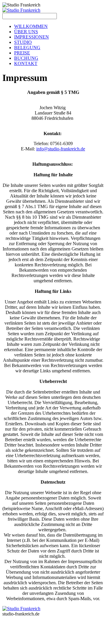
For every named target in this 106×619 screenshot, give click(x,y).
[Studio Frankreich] (21, 10)
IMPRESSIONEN (31, 36)
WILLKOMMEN (31, 26)
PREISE (22, 52)
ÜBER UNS (26, 31)
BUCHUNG (26, 58)
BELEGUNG (27, 47)
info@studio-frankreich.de (60, 148)
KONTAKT (25, 63)
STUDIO (23, 42)
